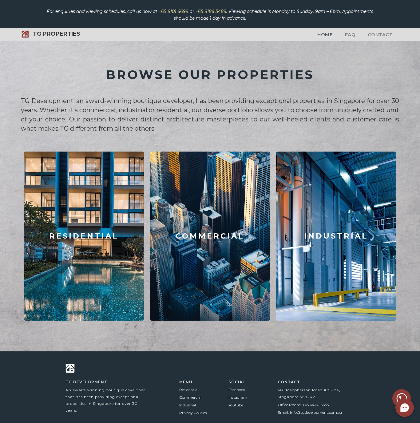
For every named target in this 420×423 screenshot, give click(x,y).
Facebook (236, 389)
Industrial (187, 405)
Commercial (190, 397)
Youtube (235, 405)
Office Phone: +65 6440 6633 (303, 404)
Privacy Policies (193, 412)
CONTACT (380, 35)
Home (324, 35)
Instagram (237, 397)
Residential (188, 389)
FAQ (350, 35)
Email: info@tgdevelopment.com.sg (310, 412)
